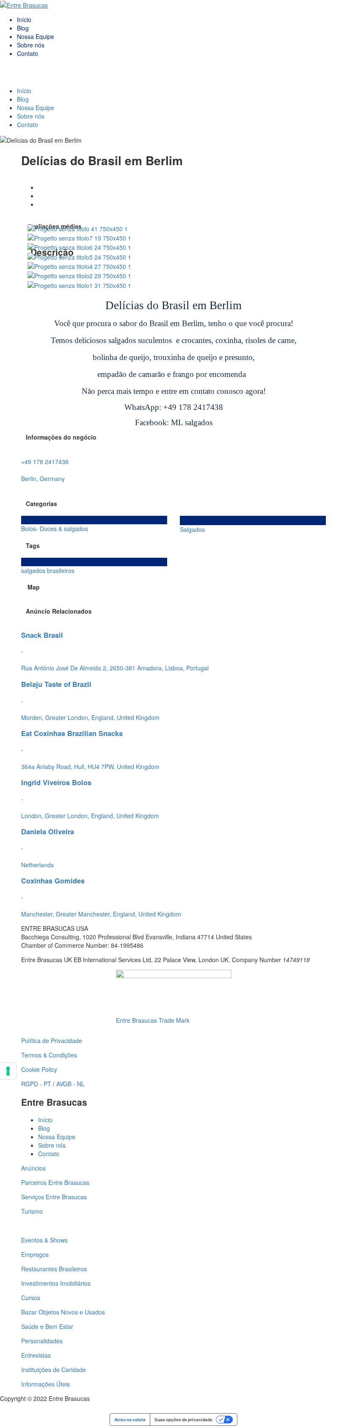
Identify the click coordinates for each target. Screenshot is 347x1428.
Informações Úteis (45, 1384)
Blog (23, 28)
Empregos (35, 1254)
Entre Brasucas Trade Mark (153, 1020)
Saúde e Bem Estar (47, 1326)
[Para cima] (2, 1407)
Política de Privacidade (51, 1040)
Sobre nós (30, 45)
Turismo (32, 1211)
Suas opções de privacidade (183, 1419)
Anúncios (33, 1168)
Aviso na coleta (130, 1419)
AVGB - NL (70, 1083)
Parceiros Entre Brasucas (55, 1182)
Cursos (30, 1297)
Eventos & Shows (44, 1240)
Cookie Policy (39, 1069)
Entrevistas (36, 1355)
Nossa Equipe (35, 36)
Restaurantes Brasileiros (54, 1269)
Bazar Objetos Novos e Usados (63, 1312)
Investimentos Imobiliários (56, 1283)
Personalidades (42, 1341)
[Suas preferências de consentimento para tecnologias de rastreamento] (8, 1071)
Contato (27, 53)
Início (24, 19)
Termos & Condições (49, 1055)
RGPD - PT (36, 1083)
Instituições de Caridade (53, 1369)
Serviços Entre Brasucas (54, 1197)
